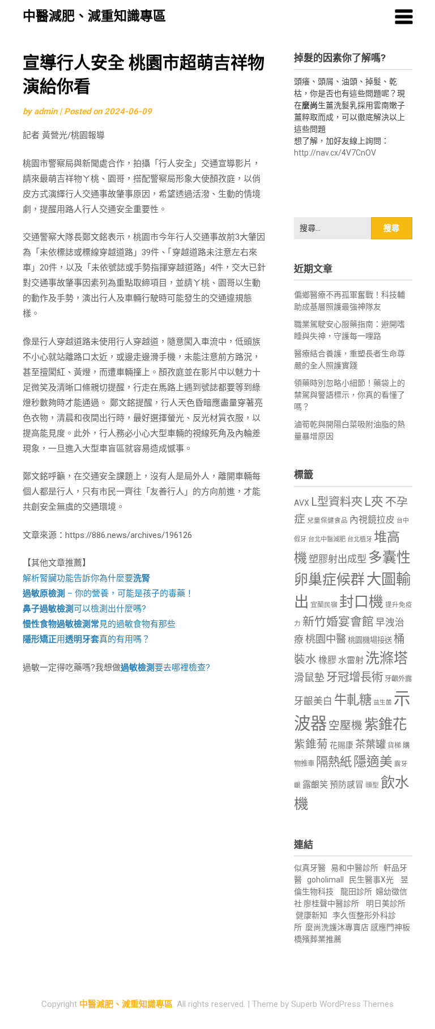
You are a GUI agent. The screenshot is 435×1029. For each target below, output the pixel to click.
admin (45, 111)
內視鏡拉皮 (372, 519)
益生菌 (382, 702)
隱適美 (373, 761)
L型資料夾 (336, 502)
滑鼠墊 (309, 677)
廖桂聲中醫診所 (331, 903)
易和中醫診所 (354, 867)
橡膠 (327, 660)
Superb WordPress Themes (342, 1004)
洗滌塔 (386, 658)
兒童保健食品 (327, 520)
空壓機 (345, 725)
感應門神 (386, 927)
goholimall (325, 879)
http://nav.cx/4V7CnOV (335, 152)
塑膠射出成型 (337, 559)
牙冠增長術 (354, 677)
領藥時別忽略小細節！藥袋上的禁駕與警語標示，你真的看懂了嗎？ (349, 394)
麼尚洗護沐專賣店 (337, 927)
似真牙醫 (310, 867)
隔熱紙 (334, 762)
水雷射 (351, 660)
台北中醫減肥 (327, 539)
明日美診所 (385, 903)
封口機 (361, 601)
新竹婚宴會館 (338, 621)
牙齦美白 (313, 701)
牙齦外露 (398, 678)
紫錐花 (385, 724)
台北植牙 (359, 539)
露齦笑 (315, 785)
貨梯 (394, 746)
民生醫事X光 (371, 879)
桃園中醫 (325, 639)
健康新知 (311, 915)
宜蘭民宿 (324, 605)
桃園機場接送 (370, 640)
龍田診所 (356, 891)
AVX (301, 502)
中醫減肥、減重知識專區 (94, 16)
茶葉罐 (370, 744)
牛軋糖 (353, 699)
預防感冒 (347, 785)
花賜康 (341, 745)
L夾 (373, 501)
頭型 (372, 785)
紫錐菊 (311, 744)
